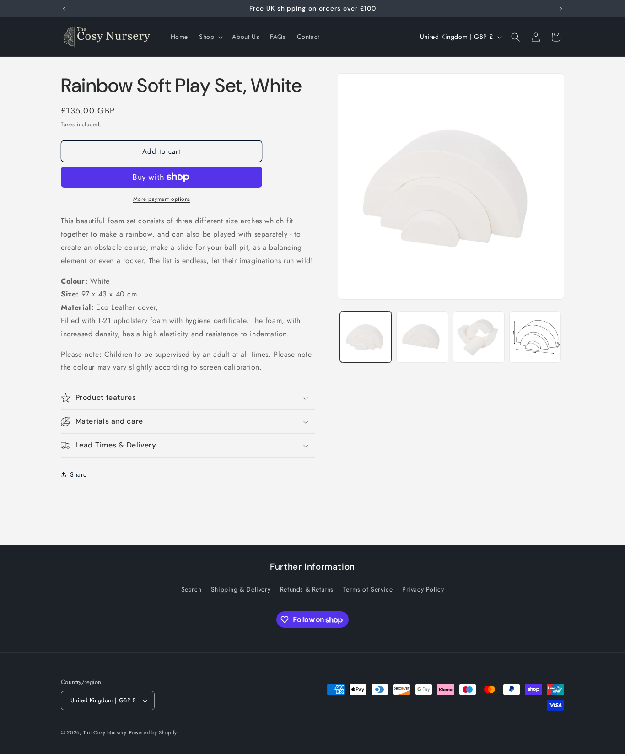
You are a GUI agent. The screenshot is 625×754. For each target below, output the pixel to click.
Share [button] (78, 474)
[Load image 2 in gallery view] (422, 337)
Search (191, 589)
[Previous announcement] (64, 8)
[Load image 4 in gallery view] (535, 337)
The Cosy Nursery (105, 733)
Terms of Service (368, 589)
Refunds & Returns (307, 589)
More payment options (161, 199)
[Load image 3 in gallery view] (479, 337)
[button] (210, 36)
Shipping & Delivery (240, 589)
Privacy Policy (423, 589)
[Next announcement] (561, 8)
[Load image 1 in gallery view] (366, 337)
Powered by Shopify (153, 733)
